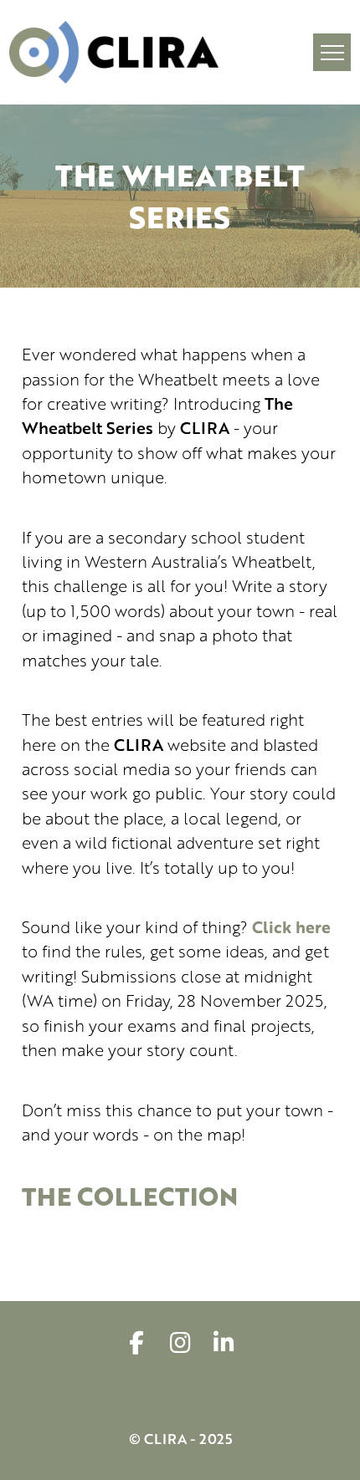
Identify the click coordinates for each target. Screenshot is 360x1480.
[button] (332, 52)
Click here (291, 927)
